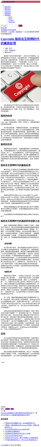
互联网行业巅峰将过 (13, 431)
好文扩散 (8, 11)
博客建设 (8, 15)
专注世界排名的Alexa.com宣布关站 (17, 429)
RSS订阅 (4, 28)
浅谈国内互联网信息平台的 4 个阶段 (18, 433)
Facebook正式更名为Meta (14, 435)
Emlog (10, 18)
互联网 (7, 409)
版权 (12, 409)
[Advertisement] (20, 385)
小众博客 (11, 1)
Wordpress (11, 22)
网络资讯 (8, 9)
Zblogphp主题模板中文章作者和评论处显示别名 (17, 413)
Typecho (11, 20)
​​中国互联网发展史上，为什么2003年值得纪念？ (22, 440)
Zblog (10, 17)
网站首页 (8, 7)
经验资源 (8, 13)
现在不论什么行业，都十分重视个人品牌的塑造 (22, 438)
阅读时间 (19, 32)
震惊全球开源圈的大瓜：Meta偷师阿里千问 (20, 423)
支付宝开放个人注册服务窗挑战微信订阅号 (15, 415)
